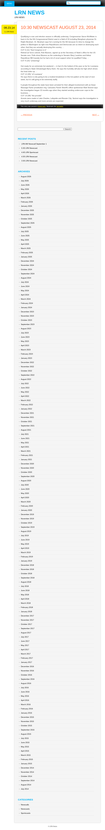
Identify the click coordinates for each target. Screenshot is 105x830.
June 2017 (25, 641)
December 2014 (27, 768)
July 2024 (25, 282)
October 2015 (26, 726)
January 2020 (26, 510)
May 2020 (25, 493)
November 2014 (27, 772)
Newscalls (25, 805)
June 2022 (25, 388)
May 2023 (25, 341)
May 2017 (25, 645)
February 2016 (27, 709)
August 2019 (26, 531)
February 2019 (27, 557)
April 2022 (25, 396)
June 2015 (25, 742)
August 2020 (26, 481)
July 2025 (25, 231)
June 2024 (25, 286)
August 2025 (26, 227)
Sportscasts (25, 813)
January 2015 (26, 764)
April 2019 (25, 548)
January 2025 (26, 257)
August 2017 (26, 633)
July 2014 (25, 789)
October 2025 (26, 219)
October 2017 (26, 624)
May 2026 (25, 189)
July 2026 (25, 181)
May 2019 (25, 544)
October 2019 (26, 523)
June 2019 (25, 540)
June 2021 (25, 438)
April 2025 (25, 244)
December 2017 (27, 616)
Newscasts (42, 106)
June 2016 (25, 692)
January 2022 (26, 409)
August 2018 (26, 582)
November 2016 (27, 671)
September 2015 (27, 730)
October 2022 (26, 371)
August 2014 (26, 785)
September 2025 (27, 223)
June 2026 (25, 185)
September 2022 (27, 375)
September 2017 (27, 628)
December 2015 (27, 717)
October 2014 (26, 776)
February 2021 (27, 455)
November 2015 (27, 721)
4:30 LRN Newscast (29, 157)
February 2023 (27, 354)
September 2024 (27, 274)
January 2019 (26, 561)
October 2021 (26, 421)
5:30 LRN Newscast (29, 148)
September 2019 (27, 527)
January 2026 (26, 206)
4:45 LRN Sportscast (29, 152)
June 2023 (25, 337)
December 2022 (27, 362)
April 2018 (25, 599)
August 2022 (26, 379)
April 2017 (25, 650)
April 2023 (25, 345)
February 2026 (27, 202)
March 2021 (26, 451)
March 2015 (26, 755)
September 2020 (27, 476)
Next (95, 115)
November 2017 (27, 620)
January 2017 (26, 662)
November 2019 (27, 519)
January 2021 (26, 459)
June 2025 (25, 236)
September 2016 (27, 679)
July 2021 (25, 434)
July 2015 (25, 738)
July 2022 (25, 383)
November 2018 (27, 569)
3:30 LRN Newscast (29, 161)
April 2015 (25, 751)
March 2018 (26, 603)
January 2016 (26, 713)
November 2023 (27, 316)
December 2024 (27, 261)
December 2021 (27, 413)
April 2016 (25, 700)
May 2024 (25, 291)
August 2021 (26, 430)
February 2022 (27, 405)
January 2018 (26, 612)
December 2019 (27, 514)
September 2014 (27, 780)
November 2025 (27, 214)
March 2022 (26, 400)
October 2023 (26, 320)
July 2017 (25, 637)
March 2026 (26, 198)
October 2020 (26, 472)
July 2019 (25, 535)
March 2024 (26, 299)
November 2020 (27, 468)
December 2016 (27, 666)
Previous (26, 115)
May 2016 (25, 696)
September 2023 (27, 324)
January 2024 (26, 307)
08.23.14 (9, 27)
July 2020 (25, 485)
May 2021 (25, 443)
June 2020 (25, 489)
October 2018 (26, 573)
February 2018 (27, 607)
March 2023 (26, 350)
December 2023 (27, 312)
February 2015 (27, 759)
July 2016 (25, 688)
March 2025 (26, 248)
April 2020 (25, 497)
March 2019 (26, 552)
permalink (60, 106)
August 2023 (26, 329)
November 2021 (27, 417)
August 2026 (26, 176)
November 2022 (27, 367)
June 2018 (25, 590)
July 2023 (25, 333)
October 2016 (26, 675)
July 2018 (25, 586)
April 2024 (25, 295)
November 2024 (27, 265)
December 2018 (27, 565)
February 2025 (27, 252)
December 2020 (27, 464)
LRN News (29, 12)
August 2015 (26, 734)
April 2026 (25, 193)
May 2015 (25, 747)
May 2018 (25, 595)
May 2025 (25, 240)
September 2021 (27, 426)
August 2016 (26, 683)
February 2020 (27, 506)
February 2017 (27, 658)
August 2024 (26, 278)
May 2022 (25, 392)
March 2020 (26, 502)
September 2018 (27, 578)
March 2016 (26, 704)
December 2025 (27, 210)
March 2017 (26, 654)
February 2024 (27, 303)
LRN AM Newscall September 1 (34, 144)
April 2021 (25, 447)
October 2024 (26, 269)
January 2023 (26, 358)
